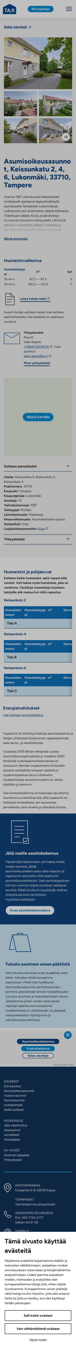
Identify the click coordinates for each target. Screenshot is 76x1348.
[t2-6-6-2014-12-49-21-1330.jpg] (55, 103)
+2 (66, 137)
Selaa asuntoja (38, 1055)
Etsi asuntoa (12, 1086)
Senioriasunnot (14, 1100)
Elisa (43, 529)
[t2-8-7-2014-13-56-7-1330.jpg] (55, 130)
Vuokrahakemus (38, 1048)
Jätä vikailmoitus (15, 1125)
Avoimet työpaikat (16, 1155)
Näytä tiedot (38, 1340)
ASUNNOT (11, 1081)
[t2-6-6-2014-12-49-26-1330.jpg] (20, 130)
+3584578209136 (38, 347)
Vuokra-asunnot (15, 1095)
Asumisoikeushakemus (38, 1041)
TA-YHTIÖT (12, 1150)
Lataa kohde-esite (33, 299)
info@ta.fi (22, 1231)
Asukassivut (12, 1130)
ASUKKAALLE (13, 1120)
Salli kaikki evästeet (38, 1315)
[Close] (68, 1035)
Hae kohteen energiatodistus (23, 715)
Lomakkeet (11, 1135)
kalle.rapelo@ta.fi (45, 356)
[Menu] (69, 8)
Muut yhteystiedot (37, 363)
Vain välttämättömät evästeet (38, 1329)
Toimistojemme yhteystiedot (35, 1204)
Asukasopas (12, 1139)
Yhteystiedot (13, 1160)
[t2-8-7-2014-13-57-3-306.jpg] (20, 103)
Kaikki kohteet (14, 1110)
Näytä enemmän (16, 239)
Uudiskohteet (13, 1105)
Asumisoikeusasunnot (19, 1091)
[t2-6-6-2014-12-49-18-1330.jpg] (38, 63)
